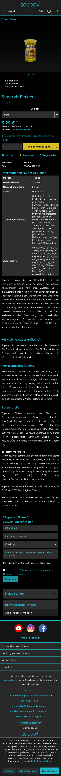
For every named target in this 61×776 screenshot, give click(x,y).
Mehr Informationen (42, 761)
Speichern (10, 579)
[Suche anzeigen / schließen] (33, 11)
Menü (11, 11)
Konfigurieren (49, 770)
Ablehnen (9, 770)
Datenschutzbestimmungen (35, 570)
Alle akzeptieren (28, 770)
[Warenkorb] (57, 11)
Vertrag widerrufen (30, 722)
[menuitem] (8, 11)
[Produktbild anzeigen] (33, 74)
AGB (36, 700)
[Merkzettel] (49, 11)
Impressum (40, 716)
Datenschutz (42, 711)
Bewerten (28, 155)
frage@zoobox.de (31, 637)
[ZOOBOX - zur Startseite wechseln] (30, 4)
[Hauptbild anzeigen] (28, 74)
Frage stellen (49, 155)
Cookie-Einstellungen (21, 711)
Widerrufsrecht (23, 716)
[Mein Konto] (41, 11)
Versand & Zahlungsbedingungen (29, 706)
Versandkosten (11, 680)
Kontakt (29, 690)
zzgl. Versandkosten (20, 129)
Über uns (25, 700)
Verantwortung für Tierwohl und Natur (29, 695)
